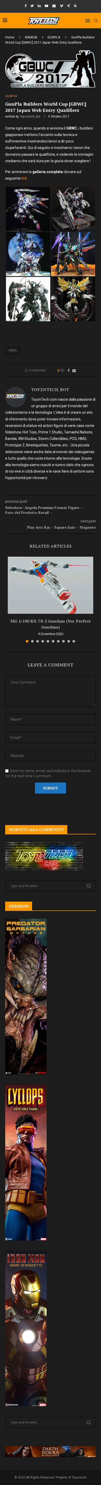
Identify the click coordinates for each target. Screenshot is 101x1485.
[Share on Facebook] (69, 371)
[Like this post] (62, 371)
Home (9, 37)
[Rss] (75, 6)
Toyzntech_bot (30, 116)
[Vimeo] (61, 6)
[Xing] (68, 6)
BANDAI (31, 37)
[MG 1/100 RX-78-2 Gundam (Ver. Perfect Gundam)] (50, 585)
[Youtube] (46, 6)
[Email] (54, 6)
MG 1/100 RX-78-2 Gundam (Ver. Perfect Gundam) (50, 624)
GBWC (13, 350)
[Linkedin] (39, 6)
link (24, 178)
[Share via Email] (74, 371)
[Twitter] (32, 6)
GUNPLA (53, 37)
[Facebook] (25, 6)
